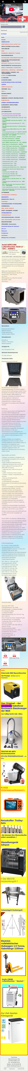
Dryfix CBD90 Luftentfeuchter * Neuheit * (13, 980)
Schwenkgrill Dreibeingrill (11, 910)
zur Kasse (4, 34)
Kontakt (3, 39)
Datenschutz (21, 1068)
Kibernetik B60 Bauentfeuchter (14, 673)
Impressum (12, 1068)
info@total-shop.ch (16, 1065)
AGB (5, 1068)
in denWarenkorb (5, 252)
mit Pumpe (5, 676)
